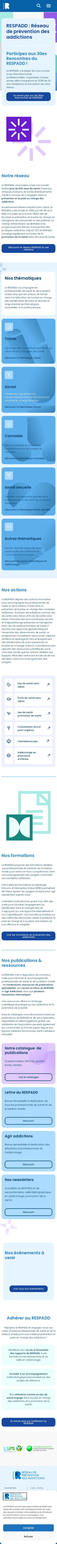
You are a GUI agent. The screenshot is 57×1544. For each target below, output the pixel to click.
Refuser (28, 1536)
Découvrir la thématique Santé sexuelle (27, 509)
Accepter (28, 1528)
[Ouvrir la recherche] (38, 6)
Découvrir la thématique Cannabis (24, 458)
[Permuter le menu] (48, 5)
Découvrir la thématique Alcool (23, 407)
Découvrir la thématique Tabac (23, 357)
